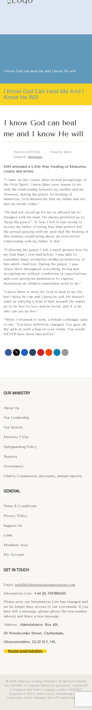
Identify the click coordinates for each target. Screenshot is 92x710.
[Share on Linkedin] (56, 352)
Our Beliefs (13, 427)
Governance (13, 466)
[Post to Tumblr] (32, 352)
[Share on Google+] (24, 352)
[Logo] (37, 2)
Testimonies (35, 157)
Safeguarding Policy (20, 447)
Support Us (13, 526)
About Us (11, 408)
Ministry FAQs (16, 437)
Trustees (10, 457)
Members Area (16, 545)
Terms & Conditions (20, 506)
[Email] (65, 352)
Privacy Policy (15, 516)
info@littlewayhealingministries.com (45, 585)
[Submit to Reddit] (48, 352)
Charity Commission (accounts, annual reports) (43, 476)
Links (8, 535)
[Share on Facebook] (8, 352)
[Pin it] (40, 352)
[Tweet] (16, 352)
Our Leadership (16, 418)
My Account (14, 555)
